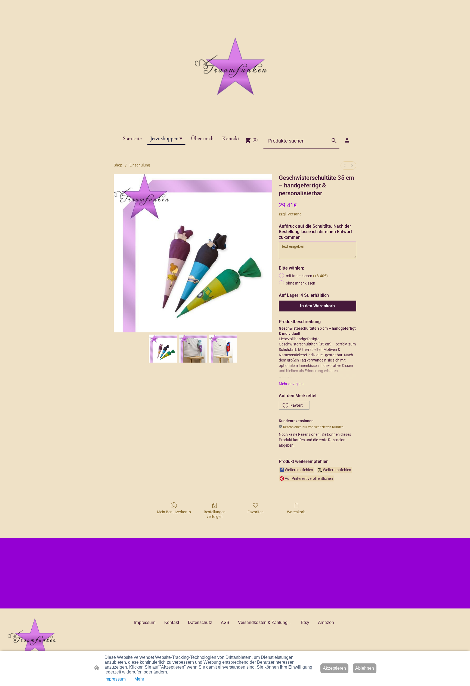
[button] (334, 140)
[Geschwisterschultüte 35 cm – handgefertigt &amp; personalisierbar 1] (193, 349)
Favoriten (256, 512)
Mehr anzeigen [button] (291, 384)
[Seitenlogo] (235, 66)
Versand (294, 214)
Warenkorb (296, 512)
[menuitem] (344, 165)
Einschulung (139, 165)
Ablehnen (364, 668)
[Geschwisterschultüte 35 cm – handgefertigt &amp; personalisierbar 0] (163, 349)
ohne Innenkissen (300, 283)
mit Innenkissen (307, 276)
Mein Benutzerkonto (174, 512)
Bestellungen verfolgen (214, 514)
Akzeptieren (334, 668)
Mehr (139, 679)
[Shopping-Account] (347, 140)
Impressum (115, 679)
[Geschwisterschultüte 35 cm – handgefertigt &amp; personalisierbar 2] (223, 349)
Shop (118, 165)
